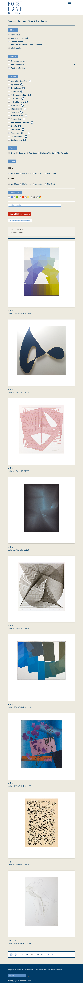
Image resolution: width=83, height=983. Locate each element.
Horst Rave (15, 35)
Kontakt (20, 970)
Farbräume (15, 98)
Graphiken (15, 105)
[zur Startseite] (15, 8)
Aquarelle (15, 85)
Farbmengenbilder (19, 95)
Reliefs (14, 126)
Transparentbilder (18, 133)
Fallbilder (15, 91)
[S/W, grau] (33, 197)
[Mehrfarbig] (38, 197)
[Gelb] (27, 197)
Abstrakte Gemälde (19, 81)
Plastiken (15, 112)
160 (42, 954)
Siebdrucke (15, 130)
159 (37, 954)
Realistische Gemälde (20, 123)
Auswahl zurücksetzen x (20, 221)
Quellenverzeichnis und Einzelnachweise (48, 970)
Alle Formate (62, 153)
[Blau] (10, 197)
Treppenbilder (17, 136)
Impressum (12, 970)
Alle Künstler (16, 48)
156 (21, 954)
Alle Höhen (51, 173)
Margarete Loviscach (19, 38)
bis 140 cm (26, 173)
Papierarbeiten (17, 65)
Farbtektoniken (17, 102)
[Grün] (16, 197)
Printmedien (16, 119)
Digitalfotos (16, 88)
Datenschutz (28, 970)
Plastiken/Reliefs (18, 68)
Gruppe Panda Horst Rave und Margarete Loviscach (26, 43)
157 (26, 954)
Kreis (13, 153)
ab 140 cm (39, 173)
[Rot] (22, 197)
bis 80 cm (15, 173)
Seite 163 (52, 954)
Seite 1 (11, 955)
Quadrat (21, 153)
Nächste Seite (16, 955)
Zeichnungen (16, 140)
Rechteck (33, 153)
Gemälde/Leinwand (19, 61)
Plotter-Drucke (17, 116)
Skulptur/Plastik (47, 153)
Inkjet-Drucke (16, 109)
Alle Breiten (52, 184)
